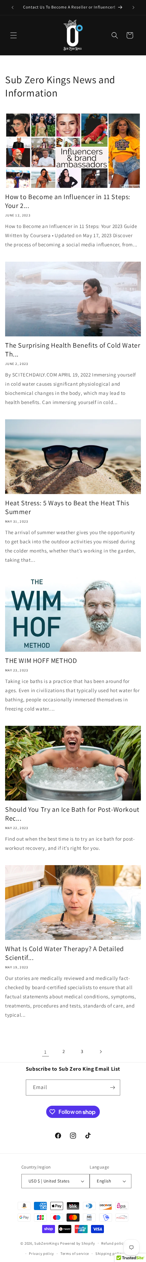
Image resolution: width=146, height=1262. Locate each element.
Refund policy (113, 1243)
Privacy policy (41, 1253)
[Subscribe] (112, 1088)
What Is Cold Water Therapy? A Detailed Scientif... (64, 953)
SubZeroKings (46, 1243)
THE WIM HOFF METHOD (41, 660)
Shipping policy (109, 1253)
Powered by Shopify (77, 1243)
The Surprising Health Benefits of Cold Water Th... (72, 349)
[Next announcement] (133, 7)
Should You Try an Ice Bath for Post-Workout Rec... (72, 814)
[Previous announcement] (12, 7)
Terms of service (74, 1253)
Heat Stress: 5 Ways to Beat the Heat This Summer (67, 507)
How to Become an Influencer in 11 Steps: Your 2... (67, 201)
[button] (13, 35)
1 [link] (45, 1052)
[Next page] (100, 1051)
